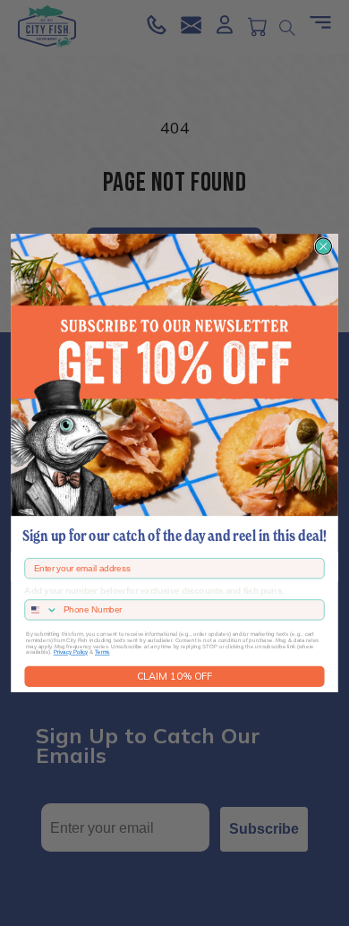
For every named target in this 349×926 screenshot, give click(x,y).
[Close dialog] (323, 246)
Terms (102, 652)
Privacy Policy (71, 652)
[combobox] (41, 610)
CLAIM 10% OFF (174, 676)
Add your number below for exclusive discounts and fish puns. (154, 591)
